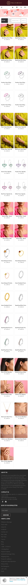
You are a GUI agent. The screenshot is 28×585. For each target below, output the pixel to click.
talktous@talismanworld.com (8, 497)
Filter (4, 20)
